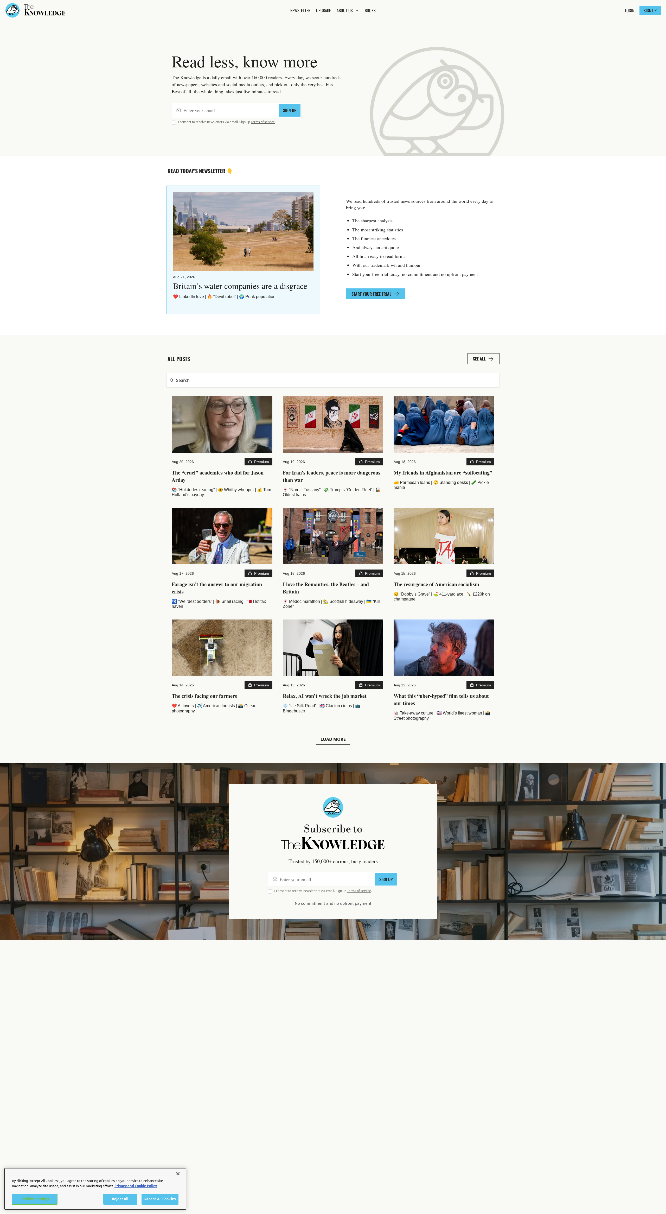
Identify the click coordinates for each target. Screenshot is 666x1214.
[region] (95, 1189)
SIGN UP (289, 110)
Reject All (120, 1199)
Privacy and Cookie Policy (135, 1186)
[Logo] (12, 10)
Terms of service (263, 122)
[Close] (178, 1173)
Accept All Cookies (160, 1199)
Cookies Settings (35, 1199)
